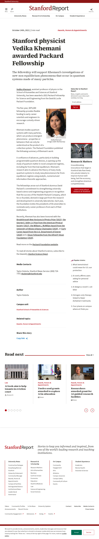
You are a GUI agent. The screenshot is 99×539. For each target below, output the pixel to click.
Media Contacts (88, 506)
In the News (32, 506)
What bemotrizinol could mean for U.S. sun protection (82, 267)
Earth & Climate (36, 476)
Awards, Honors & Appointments (72, 30)
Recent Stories (23, 509)
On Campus (60, 16)
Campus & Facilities (14, 484)
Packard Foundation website (45, 244)
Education (34, 481)
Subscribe (77, 506)
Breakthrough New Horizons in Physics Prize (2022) (39, 219)
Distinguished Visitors (15, 487)
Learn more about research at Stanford (81, 190)
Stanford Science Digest (38, 254)
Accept (76, 532)
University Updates (44, 506)
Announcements (10, 509)
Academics (78, 465)
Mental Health (80, 468)
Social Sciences (36, 492)
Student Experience (77, 16)
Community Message (15, 476)
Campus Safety (58, 479)
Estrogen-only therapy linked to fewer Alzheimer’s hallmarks (82, 298)
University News (20, 16)
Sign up (75, 107)
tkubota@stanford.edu (31, 273)
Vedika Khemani (24, 89)
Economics (34, 478)
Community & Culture (60, 481)
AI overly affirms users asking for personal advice (81, 278)
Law (6, 383)
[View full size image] (56, 123)
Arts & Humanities (37, 470)
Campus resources (59, 476)
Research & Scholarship (41, 16)
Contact (68, 506)
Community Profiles (18, 506)
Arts (54, 470)
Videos (7, 506)
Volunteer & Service (81, 471)
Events (55, 484)
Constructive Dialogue (15, 465)
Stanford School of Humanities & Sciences (33, 309)
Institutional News (14, 489)
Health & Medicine (37, 484)
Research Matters (36, 468)
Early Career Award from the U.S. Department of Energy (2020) (41, 231)
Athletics (56, 473)
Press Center (89, 509)
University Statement (15, 473)
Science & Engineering (38, 489)
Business (33, 473)
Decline (88, 532)
